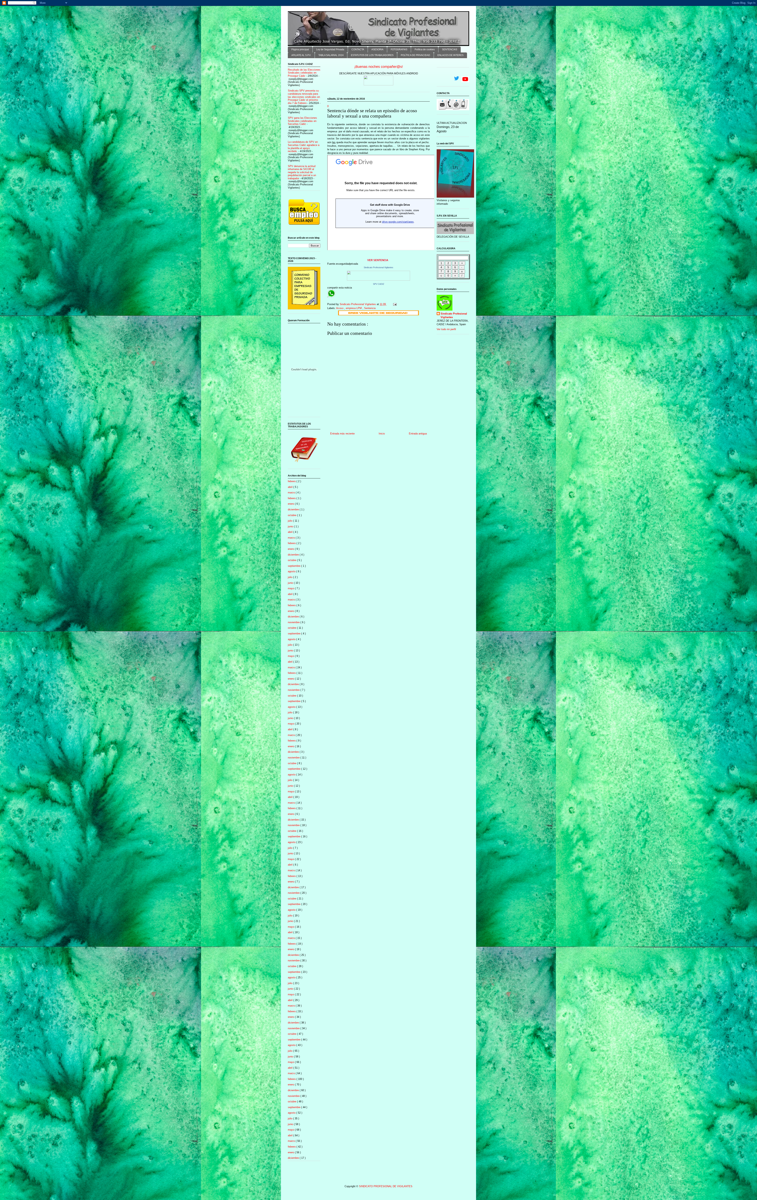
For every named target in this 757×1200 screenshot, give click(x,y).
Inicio (382, 433)
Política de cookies (425, 49)
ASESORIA (377, 49)
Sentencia (370, 308)
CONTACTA (357, 49)
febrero (292, 481)
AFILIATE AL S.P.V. (301, 55)
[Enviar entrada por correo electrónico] (394, 304)
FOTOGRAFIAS (399, 49)
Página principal (300, 49)
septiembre (294, 565)
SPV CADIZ (378, 284)
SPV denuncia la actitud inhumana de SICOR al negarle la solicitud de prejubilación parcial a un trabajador (302, 172)
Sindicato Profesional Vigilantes (378, 267)
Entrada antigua (418, 433)
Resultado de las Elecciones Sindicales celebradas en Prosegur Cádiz (304, 72)
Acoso (340, 308)
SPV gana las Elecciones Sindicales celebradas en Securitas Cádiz (302, 120)
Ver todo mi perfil (446, 329)
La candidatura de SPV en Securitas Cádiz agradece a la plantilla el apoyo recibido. (303, 146)
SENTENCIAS (449, 49)
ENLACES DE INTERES (450, 55)
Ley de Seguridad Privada (330, 49)
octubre (292, 515)
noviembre (294, 622)
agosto (292, 571)
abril (290, 487)
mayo (291, 588)
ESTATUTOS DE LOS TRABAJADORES (372, 55)
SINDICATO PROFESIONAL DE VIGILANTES (385, 1186)
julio (290, 520)
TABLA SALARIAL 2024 (331, 55)
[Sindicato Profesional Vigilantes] (378, 279)
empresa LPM (354, 308)
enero (291, 503)
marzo (292, 492)
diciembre (294, 509)
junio (291, 526)
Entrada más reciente (342, 433)
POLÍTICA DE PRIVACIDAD (415, 55)
